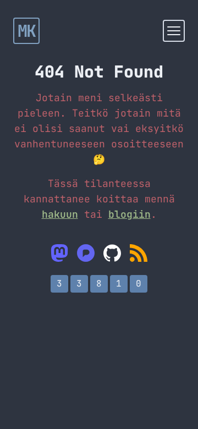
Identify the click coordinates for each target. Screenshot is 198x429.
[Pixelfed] (86, 253)
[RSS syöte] (138, 253)
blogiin (129, 214)
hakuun (60, 214)
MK (27, 31)
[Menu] (174, 31)
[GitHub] (112, 253)
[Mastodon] (59, 253)
